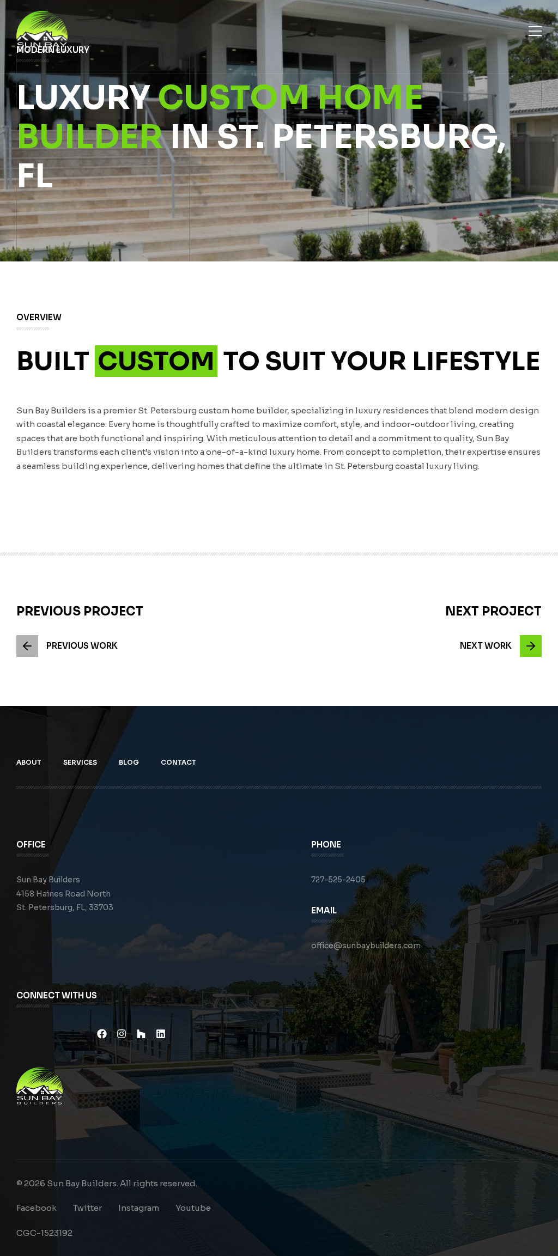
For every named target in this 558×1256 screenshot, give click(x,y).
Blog (129, 762)
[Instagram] (121, 1034)
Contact (178, 762)
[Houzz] (141, 1034)
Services (80, 762)
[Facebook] (102, 1034)
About (28, 762)
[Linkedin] (161, 1034)
